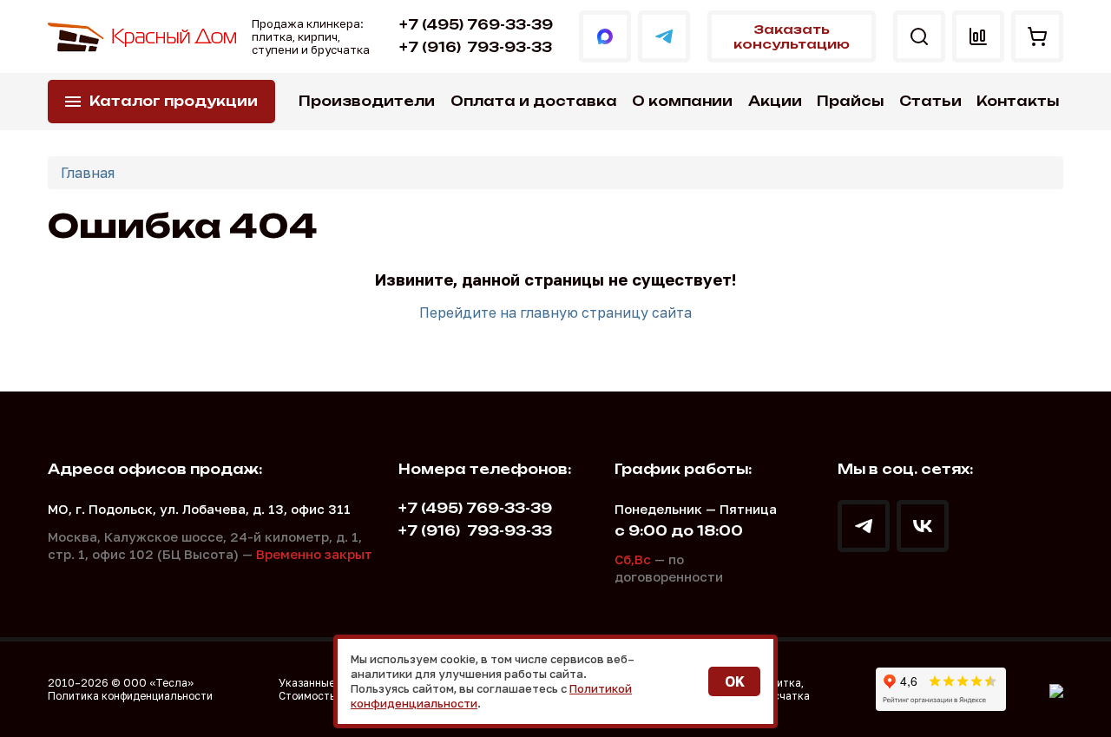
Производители (367, 101)
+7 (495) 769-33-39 (476, 24)
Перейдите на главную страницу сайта (555, 312)
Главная (88, 172)
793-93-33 (475, 47)
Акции (775, 101)
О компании (682, 101)
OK (735, 681)
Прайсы (850, 101)
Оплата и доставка (533, 101)
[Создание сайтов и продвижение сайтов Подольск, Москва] (1056, 689)
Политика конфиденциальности (130, 695)
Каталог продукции (173, 101)
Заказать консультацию (791, 36)
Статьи (930, 101)
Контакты (1017, 101)
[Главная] (143, 37)
